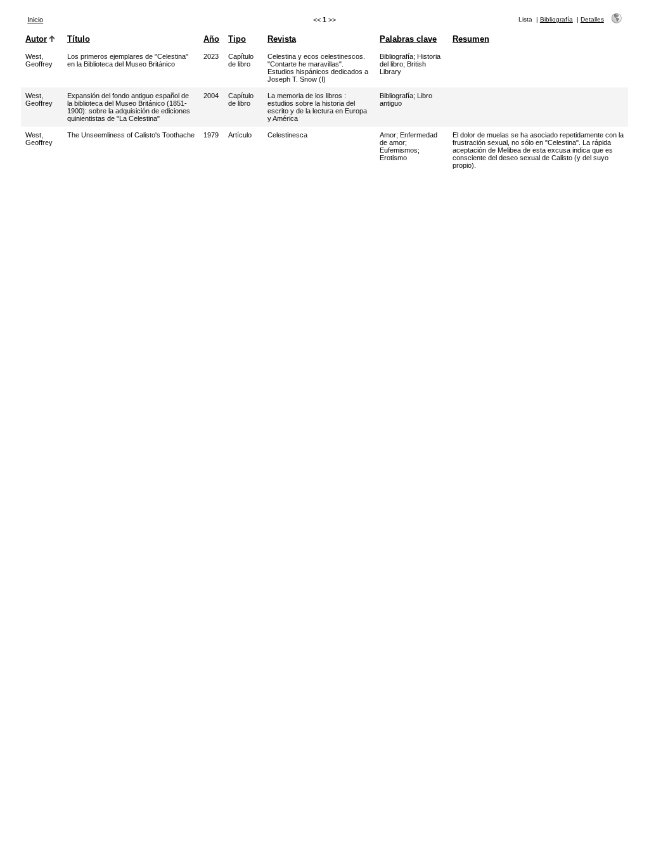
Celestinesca (287, 135)
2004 (211, 95)
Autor (36, 39)
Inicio (35, 19)
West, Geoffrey (39, 60)
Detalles (592, 19)
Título (78, 39)
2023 (211, 56)
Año (211, 39)
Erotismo (393, 157)
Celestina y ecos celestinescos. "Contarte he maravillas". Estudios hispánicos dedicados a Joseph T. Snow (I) (317, 68)
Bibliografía (556, 19)
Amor (388, 135)
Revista (281, 39)
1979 (211, 135)
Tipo (237, 39)
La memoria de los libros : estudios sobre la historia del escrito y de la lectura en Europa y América (317, 107)
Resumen (471, 39)
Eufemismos (399, 150)
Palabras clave (408, 39)
